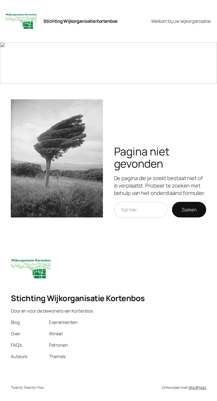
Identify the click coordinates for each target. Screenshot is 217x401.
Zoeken (189, 210)
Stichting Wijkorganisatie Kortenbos (80, 21)
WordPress (197, 387)
